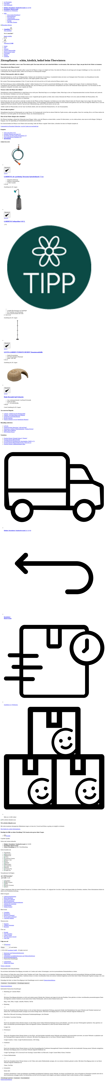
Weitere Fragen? (8, 907)
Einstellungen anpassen (23, 983)
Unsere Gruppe (8, 935)
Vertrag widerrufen (5, 966)
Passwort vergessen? (9, 915)
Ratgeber (6, 924)
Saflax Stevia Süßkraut (10, 430)
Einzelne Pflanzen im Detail (12, 134)
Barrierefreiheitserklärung (10, 957)
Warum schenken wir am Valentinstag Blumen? (16, 419)
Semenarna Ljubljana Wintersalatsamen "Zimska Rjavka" (19, 429)
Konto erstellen (8, 36)
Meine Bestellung (8, 898)
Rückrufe (6, 926)
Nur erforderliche (12, 983)
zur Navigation (8, 2)
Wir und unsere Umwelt (10, 936)
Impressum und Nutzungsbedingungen (14, 953)
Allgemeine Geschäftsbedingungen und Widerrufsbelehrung (19, 956)
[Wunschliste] (5, 39)
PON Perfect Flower (9, 432)
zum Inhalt (6, 3)
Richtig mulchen (8, 418)
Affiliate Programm (9, 925)
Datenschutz (7, 954)
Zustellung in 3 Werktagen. (11, 10)
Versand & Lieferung (9, 899)
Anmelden (6, 912)
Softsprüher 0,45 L (14, 221)
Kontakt (9, 20)
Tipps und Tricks (10, 132)
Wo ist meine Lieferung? (10, 916)
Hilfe (5, 13)
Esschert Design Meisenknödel (12, 439)
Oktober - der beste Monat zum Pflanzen (14, 415)
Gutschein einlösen (9, 918)
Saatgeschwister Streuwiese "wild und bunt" (15, 427)
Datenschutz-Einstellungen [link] (11, 959)
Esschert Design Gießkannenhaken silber (14, 444)
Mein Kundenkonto (9, 901)
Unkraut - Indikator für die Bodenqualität (14, 413)
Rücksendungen (11, 16)
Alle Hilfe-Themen (12, 22)
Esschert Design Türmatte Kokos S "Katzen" (15, 438)
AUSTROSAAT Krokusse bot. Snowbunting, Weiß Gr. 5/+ (19, 441)
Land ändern (13, 947)
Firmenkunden (7, 905)
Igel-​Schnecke (14, 397)
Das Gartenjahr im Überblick (12, 137)
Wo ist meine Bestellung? (13, 15)
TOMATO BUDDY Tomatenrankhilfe (23, 352)
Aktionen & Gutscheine (10, 904)
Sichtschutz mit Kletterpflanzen (12, 416)
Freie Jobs (6, 938)
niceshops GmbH (12, 950)
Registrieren (7, 914)
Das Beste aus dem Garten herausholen (15, 135)
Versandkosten (11, 18)
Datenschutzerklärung (49, 980)
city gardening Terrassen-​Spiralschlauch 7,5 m (23, 176)
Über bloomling (8, 933)
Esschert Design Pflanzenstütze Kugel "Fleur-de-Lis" (18, 442)
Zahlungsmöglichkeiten (13, 19)
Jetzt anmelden (8, 30)
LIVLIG (6, 426)
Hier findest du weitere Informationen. (10, 829)
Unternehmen (7, 961)
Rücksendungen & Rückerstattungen (13, 902)
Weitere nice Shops (9, 963)
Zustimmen (4, 983)
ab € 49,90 (17, 7)
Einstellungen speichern (7, 1078)
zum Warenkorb (8, 5)
